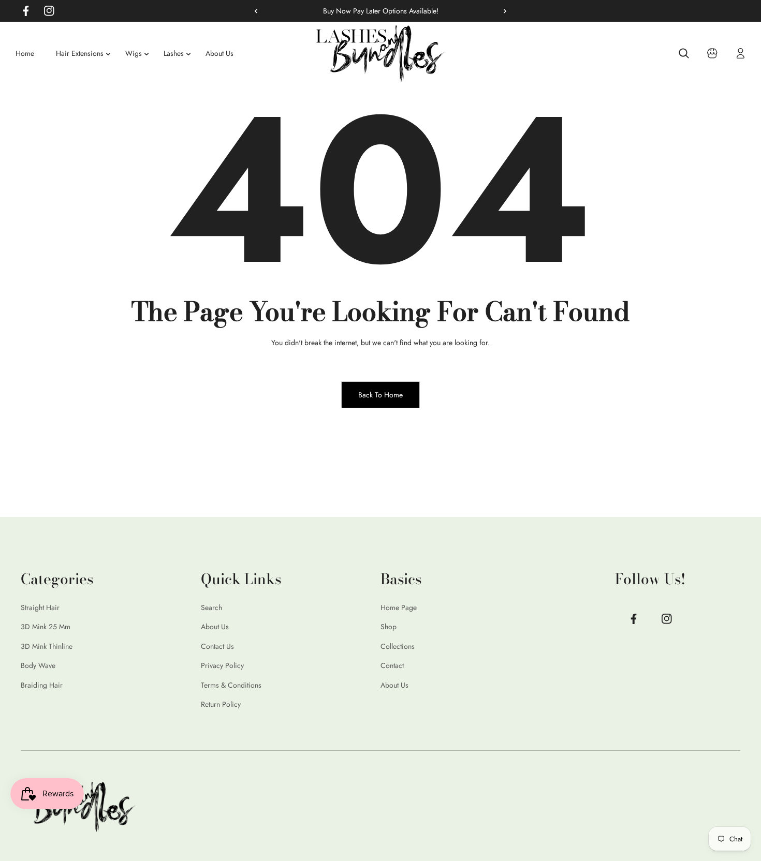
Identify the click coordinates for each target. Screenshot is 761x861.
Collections (397, 646)
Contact (392, 666)
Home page (398, 607)
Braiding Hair (42, 685)
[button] (501, 11)
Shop (388, 627)
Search (211, 607)
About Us (215, 627)
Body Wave (38, 666)
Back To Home (380, 395)
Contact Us (217, 646)
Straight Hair (40, 607)
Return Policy (221, 704)
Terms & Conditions (231, 685)
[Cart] (712, 53)
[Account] (741, 53)
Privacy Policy (222, 666)
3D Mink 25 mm (45, 627)
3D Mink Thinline (46, 646)
